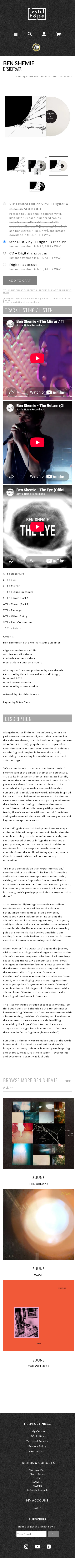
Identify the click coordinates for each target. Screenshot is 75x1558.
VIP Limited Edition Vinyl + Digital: (38, 219)
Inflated (37, 1482)
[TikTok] (48, 1546)
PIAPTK (37, 1486)
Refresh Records (38, 1490)
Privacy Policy (38, 1446)
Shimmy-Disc (37, 1470)
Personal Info (37, 1451)
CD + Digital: (35, 255)
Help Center (37, 1431)
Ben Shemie (18, 63)
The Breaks (39, 1183)
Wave (38, 1275)
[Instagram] (26, 1546)
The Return (14, 628)
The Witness (39, 1366)
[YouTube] (37, 1546)
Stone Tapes (37, 1474)
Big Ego (37, 1477)
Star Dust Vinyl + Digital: (37, 244)
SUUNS (38, 1178)
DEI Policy (37, 1436)
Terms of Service (37, 1441)
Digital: (35, 267)
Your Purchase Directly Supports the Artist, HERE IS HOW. (37, 291)
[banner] (37, 14)
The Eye (10, 579)
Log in (37, 1507)
